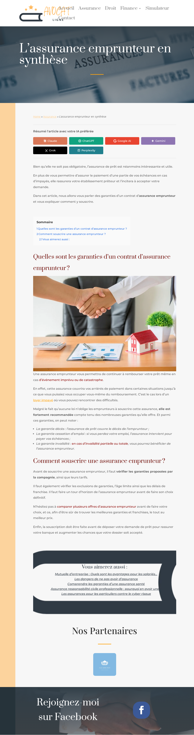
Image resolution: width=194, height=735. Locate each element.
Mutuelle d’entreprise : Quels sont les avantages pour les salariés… (106, 574)
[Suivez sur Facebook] (141, 710)
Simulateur (157, 9)
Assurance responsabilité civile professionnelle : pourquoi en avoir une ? (106, 589)
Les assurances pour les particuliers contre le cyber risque (106, 594)
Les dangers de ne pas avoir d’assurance (106, 579)
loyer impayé (43, 400)
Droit (110, 9)
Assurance (89, 9)
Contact (66, 19)
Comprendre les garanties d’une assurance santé (106, 584)
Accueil (66, 9)
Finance (129, 9)
